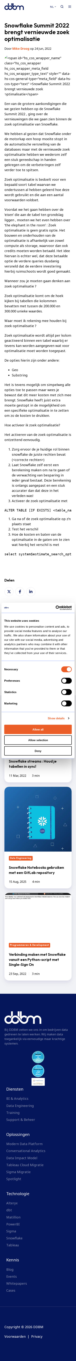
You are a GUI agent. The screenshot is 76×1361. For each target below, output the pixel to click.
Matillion (13, 1217)
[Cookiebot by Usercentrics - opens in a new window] (55, 607)
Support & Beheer (20, 1119)
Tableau (12, 1245)
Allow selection (38, 740)
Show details (56, 718)
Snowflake (14, 1238)
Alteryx (12, 1203)
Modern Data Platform (24, 1144)
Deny (38, 750)
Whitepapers (16, 1283)
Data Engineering (20, 1105)
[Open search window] (62, 6)
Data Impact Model (21, 1158)
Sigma (11, 1231)
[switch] (66, 681)
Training (13, 1112)
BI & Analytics (17, 1098)
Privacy (36, 1336)
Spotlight (13, 1179)
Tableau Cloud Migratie (25, 1165)
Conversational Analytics (25, 1151)
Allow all (38, 729)
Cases (10, 1290)
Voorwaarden (15, 1336)
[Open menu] (70, 6)
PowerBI (13, 1224)
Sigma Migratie (18, 1172)
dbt (9, 1210)
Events (11, 1276)
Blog (9, 1269)
